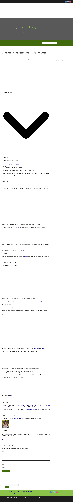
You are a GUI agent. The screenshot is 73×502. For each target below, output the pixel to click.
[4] (41, 301)
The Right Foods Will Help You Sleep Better (13, 160)
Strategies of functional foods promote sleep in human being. (21, 400)
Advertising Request (12, 491)
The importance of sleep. (18, 398)
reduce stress (36, 348)
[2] (21, 174)
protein (25, 256)
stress (13, 246)
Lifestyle (26, 41)
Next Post (4, 439)
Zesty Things (29, 27)
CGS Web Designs (42, 497)
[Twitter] (68, 2)
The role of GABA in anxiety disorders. (17, 418)
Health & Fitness (20, 41)
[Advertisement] (36, 11)
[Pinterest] (70, 2)
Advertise (27, 44)
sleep (15, 166)
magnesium (17, 227)
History (22, 44)
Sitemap (27, 493)
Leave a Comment (5, 164)
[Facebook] (66, 2)
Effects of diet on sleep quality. (31, 409)
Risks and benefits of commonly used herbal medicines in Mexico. (28, 413)
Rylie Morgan (5, 430)
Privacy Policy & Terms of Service (18, 493)
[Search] (56, 43)
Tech (37, 41)
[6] (38, 351)
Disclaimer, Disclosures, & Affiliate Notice (24, 491)
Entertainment (32, 41)
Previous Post (5, 437)
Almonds (7, 155)
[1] (34, 170)
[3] (23, 250)
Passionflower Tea (8, 158)
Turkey (6, 157)
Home (18, 44)
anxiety (42, 348)
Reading (11, 395)
